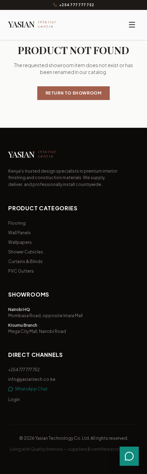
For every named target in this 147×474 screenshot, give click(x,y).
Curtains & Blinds (25, 261)
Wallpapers (20, 242)
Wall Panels (19, 232)
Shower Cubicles (25, 251)
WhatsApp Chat (31, 388)
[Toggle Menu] (132, 25)
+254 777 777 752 (76, 5)
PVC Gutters (21, 271)
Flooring (17, 223)
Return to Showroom (73, 93)
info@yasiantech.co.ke (31, 379)
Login (14, 399)
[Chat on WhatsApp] (129, 456)
